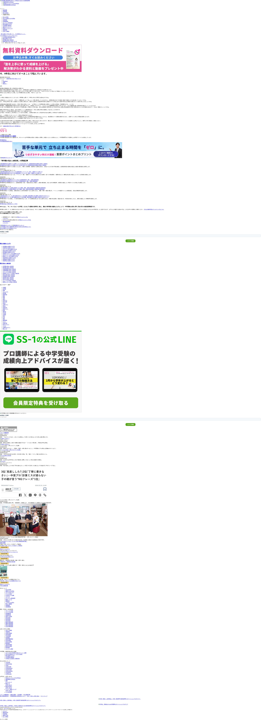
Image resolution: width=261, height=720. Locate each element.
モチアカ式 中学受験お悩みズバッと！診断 (15, 652)
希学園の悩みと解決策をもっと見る (8, 203)
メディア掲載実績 (4, 694)
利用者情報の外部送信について (18, 696)
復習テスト (5, 309)
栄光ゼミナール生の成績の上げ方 (11, 255)
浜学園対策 (8, 613)
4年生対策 (7, 620)
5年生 (4, 306)
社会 (4, 317)
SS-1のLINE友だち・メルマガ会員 (13, 654)
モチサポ (7, 596)
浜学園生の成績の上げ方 (9, 246)
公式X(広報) (8, 666)
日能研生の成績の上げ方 (9, 247)
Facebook (5, 81)
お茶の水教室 (8, 633)
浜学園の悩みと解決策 (8, 266)
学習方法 (5, 307)
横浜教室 (7, 643)
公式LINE (7, 662)
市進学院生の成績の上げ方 (9, 257)
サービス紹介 (8, 594)
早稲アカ (5, 300)
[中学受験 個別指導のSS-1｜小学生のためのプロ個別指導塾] (15, 0)
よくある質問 (8, 692)
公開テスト (5, 304)
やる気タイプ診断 (9, 595)
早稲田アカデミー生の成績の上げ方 (11, 253)
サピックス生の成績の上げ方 (10, 249)
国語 (8, 126)
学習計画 (5, 323)
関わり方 (5, 328)
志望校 (4, 314)
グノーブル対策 (9, 612)
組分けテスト (6, 324)
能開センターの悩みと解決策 (10, 282)
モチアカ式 (6, 708)
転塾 (4, 310)
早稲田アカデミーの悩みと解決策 (11, 273)
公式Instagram (8, 668)
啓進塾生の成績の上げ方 (9, 260)
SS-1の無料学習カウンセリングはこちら (154, 209)
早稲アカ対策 (8, 616)
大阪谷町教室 (8, 644)
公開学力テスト (6, 327)
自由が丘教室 (8, 641)
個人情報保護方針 (4, 696)
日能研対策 (8, 615)
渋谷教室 (7, 637)
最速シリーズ (8, 599)
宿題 (4, 297)
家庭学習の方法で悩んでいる (10, 41)
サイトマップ (44, 696)
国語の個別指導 (9, 622)
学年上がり (12, 126)
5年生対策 (7, 619)
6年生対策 (7, 617)
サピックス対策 (9, 610)
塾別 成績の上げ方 (7, 24)
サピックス (5, 291)
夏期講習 (5, 320)
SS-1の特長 (5, 13)
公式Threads (8, 669)
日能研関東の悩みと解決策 (9, 270)
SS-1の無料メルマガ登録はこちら (8, 228)
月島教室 (7, 631)
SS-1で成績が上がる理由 (9, 18)
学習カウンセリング (8, 28)
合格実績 (5, 11)
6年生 (4, 303)
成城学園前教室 (9, 639)
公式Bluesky (8, 674)
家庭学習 (5, 294)
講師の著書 (13, 694)
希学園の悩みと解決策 (8, 40)
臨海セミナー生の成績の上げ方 (10, 256)
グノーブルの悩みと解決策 (9, 280)
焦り (19, 126)
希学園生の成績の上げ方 (9, 252)
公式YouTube (8, 664)
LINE (4, 82)
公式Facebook (8, 671)
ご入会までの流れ (9, 602)
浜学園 (4, 289)
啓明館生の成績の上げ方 (9, 259)
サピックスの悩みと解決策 (9, 272)
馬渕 (4, 316)
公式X (6, 665)
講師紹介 (7, 601)
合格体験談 (5, 21)
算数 (4, 290)
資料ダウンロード (7, 27)
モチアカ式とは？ (9, 592)
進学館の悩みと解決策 (8, 277)
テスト (4, 321)
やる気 (4, 313)
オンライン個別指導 (8, 22)
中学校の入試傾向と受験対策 (12, 658)
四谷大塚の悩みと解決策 (9, 274)
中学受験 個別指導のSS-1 (9, 37)
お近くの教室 (6, 31)
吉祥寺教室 (8, 634)
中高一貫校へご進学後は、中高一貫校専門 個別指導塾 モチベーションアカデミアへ (20, 700)
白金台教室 (8, 640)
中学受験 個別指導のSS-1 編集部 (8, 136)
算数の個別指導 (9, 623)
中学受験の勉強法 (7, 25)
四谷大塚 (5, 301)
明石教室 (7, 647)
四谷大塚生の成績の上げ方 (9, 250)
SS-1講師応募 (26, 694)
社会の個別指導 (9, 626)
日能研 (4, 287)
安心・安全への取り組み (33, 696)
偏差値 (5, 126)
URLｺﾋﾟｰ (5, 83)
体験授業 (5, 10)
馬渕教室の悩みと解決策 (9, 276)
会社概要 (19, 694)
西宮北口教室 (8, 646)
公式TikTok (8, 672)
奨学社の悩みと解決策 (8, 279)
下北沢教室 (8, 636)
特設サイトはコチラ (5, 549)
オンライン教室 (9, 649)
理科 (4, 318)
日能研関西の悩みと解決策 (9, 269)
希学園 (16, 126)
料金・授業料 (8, 604)
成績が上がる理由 (9, 591)
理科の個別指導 (9, 625)
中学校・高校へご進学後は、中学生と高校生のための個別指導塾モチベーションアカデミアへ (23, 705)
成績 (4, 299)
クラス (4, 326)
